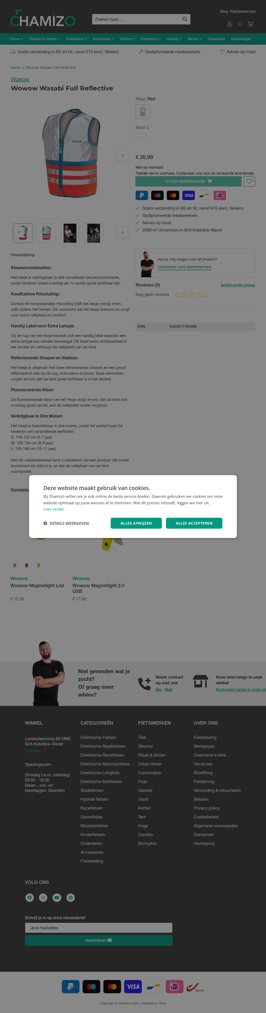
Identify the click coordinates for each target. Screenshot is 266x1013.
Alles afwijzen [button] (136, 523)
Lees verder (53, 509)
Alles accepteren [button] (194, 523)
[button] (66, 523)
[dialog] (133, 506)
